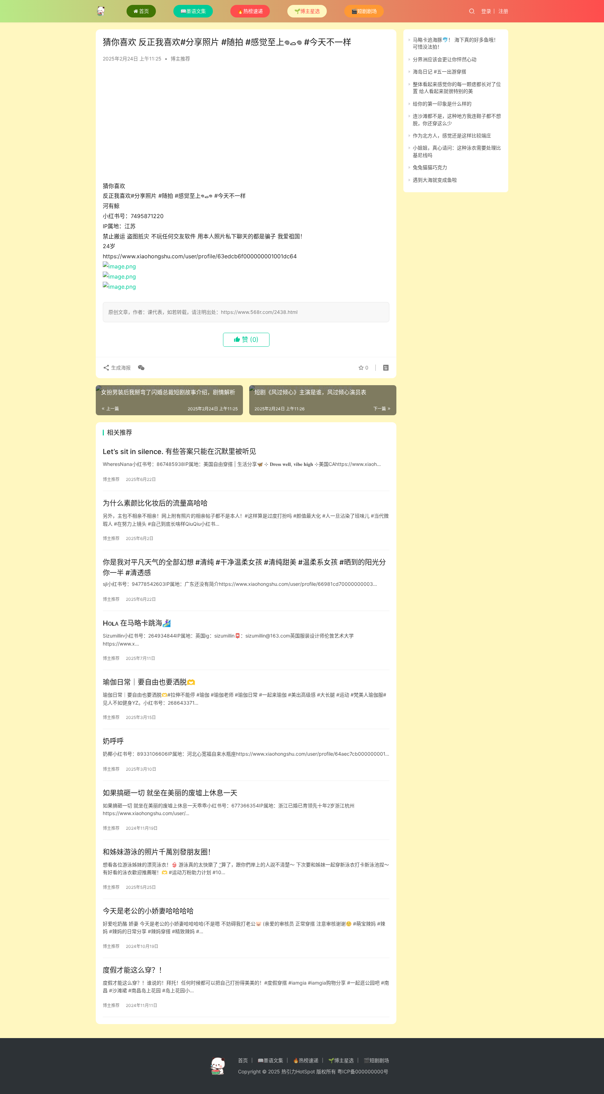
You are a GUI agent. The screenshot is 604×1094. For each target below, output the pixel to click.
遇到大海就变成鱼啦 (435, 180)
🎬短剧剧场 (364, 11)
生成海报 (120, 367)
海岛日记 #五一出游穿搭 (439, 71)
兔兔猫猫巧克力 (430, 167)
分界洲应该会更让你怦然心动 (444, 59)
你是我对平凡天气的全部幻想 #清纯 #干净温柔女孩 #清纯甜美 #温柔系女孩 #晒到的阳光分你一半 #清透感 (244, 567)
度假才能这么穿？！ (134, 970)
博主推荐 (180, 59)
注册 (503, 11)
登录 (486, 11)
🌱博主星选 (307, 11)
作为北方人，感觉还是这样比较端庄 (452, 135)
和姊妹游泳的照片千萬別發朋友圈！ (159, 852)
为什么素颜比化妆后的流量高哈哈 (155, 503)
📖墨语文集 (193, 11)
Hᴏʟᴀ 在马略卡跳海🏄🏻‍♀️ (137, 623)
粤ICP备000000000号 (362, 1071)
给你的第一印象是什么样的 (442, 104)
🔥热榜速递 (250, 11)
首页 (144, 11)
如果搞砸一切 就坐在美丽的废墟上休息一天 (170, 793)
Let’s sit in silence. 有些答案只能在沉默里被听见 (179, 451)
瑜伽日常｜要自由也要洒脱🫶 (149, 682)
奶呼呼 (113, 741)
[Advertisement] (246, 125)
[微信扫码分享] (140, 367)
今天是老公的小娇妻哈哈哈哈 (148, 911)
